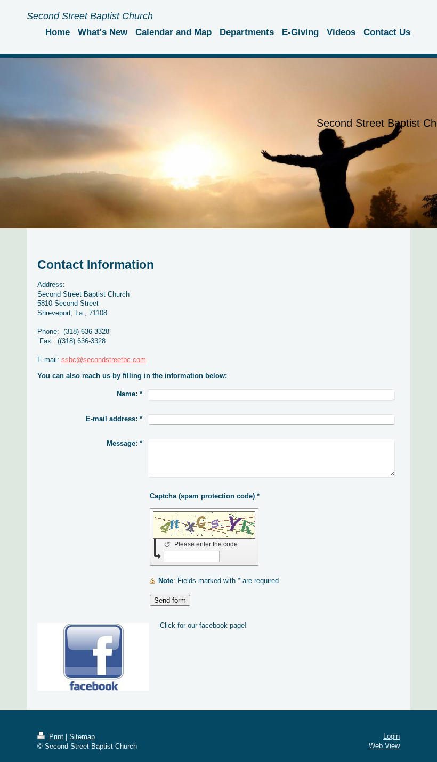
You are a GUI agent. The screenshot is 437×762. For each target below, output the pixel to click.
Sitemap (82, 737)
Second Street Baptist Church (90, 16)
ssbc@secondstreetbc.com (103, 360)
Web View (384, 746)
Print (56, 737)
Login (391, 736)
